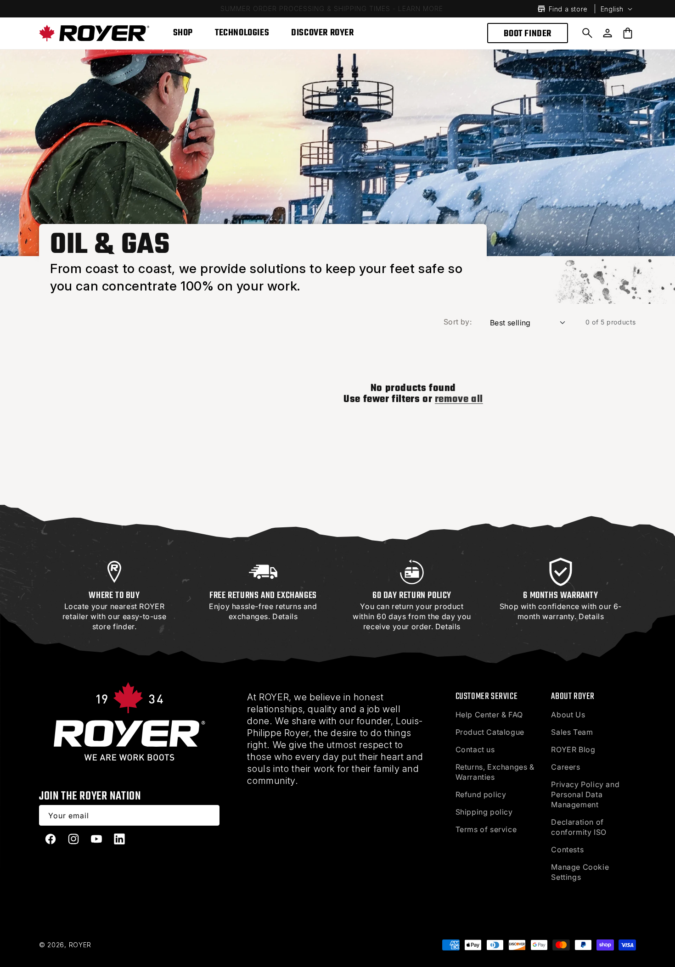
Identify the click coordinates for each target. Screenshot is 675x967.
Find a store (568, 9)
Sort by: (458, 321)
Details (285, 616)
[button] (587, 33)
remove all (459, 399)
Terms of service (486, 829)
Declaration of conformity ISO (578, 827)
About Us (568, 714)
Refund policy (481, 794)
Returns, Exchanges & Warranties (495, 772)
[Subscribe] (209, 815)
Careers (565, 766)
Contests (567, 849)
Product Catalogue (490, 732)
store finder (113, 626)
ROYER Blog (573, 749)
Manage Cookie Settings (580, 872)
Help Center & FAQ (489, 714)
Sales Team (572, 732)
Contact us (475, 749)
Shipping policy (484, 811)
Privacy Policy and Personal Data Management (585, 794)
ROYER (80, 945)
